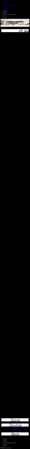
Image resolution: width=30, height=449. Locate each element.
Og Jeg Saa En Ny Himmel (9, 5)
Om (4, 6)
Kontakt (5, 8)
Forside (5, 1)
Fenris (4, 4)
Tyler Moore (8, 447)
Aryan (4, 3)
